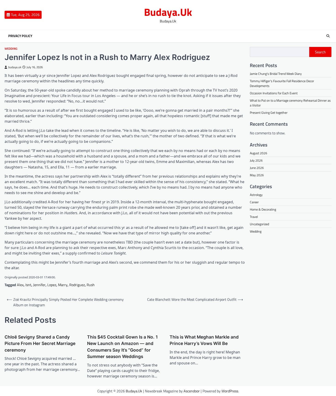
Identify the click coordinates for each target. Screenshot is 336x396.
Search (320, 52)
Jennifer (39, 285)
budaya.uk (14, 67)
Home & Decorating (263, 209)
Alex (20, 285)
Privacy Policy (20, 35)
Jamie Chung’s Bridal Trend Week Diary (276, 73)
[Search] (328, 36)
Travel (254, 216)
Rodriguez (77, 285)
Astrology (256, 194)
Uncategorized (259, 224)
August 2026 (258, 153)
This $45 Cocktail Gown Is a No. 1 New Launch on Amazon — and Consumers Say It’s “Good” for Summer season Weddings (122, 346)
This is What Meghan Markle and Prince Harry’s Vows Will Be (204, 340)
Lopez (51, 285)
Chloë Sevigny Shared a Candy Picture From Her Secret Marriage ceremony (40, 343)
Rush (91, 285)
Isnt (28, 285)
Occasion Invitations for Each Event (274, 93)
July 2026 (256, 160)
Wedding (11, 48)
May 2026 (257, 175)
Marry (62, 285)
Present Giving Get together (269, 112)
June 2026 (257, 167)
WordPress (229, 391)
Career (254, 202)
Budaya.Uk (168, 12)
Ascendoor (192, 391)
